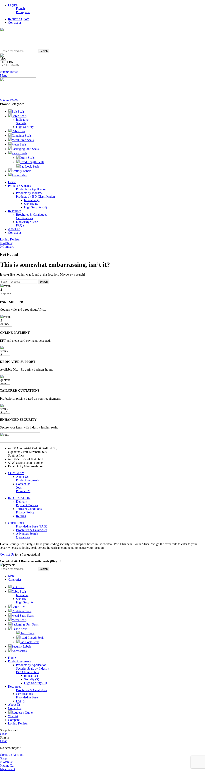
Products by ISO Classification (35, 196)
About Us (22, 476)
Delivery (21, 501)
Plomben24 (23, 491)
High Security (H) (35, 207)
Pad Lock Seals (29, 166)
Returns (21, 516)
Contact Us (23, 484)
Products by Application (31, 189)
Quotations (23, 537)
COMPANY (16, 473)
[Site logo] (24, 47)
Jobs (19, 487)
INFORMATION (19, 498)
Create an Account (11, 754)
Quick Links (16, 522)
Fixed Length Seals (32, 162)
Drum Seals (27, 157)
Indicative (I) (32, 200)
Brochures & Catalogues (31, 214)
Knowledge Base (27, 221)
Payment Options (27, 505)
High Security (25, 126)
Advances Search (27, 533)
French (20, 8)
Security (21, 123)
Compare (14, 719)
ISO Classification (27, 672)
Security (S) (31, 203)
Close (3, 734)
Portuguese (23, 12)
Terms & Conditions (29, 508)
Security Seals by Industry (32, 668)
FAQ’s (20, 225)
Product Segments (27, 480)
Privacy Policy (25, 512)
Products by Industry (29, 193)
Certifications (24, 218)
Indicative (22, 119)
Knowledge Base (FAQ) (31, 526)
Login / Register (18, 723)
